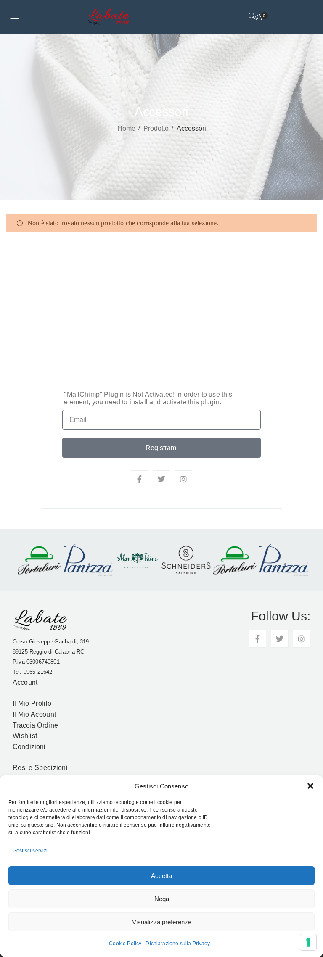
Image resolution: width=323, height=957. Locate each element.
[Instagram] (183, 479)
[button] (310, 786)
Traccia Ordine (35, 725)
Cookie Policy (125, 943)
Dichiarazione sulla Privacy (177, 943)
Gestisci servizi (30, 851)
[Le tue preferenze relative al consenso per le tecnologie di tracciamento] (308, 942)
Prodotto (156, 128)
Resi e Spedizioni (40, 767)
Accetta (161, 875)
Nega (161, 898)
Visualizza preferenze (161, 921)
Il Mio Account (34, 714)
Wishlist (25, 735)
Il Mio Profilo (32, 703)
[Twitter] (161, 479)
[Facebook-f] (139, 479)
